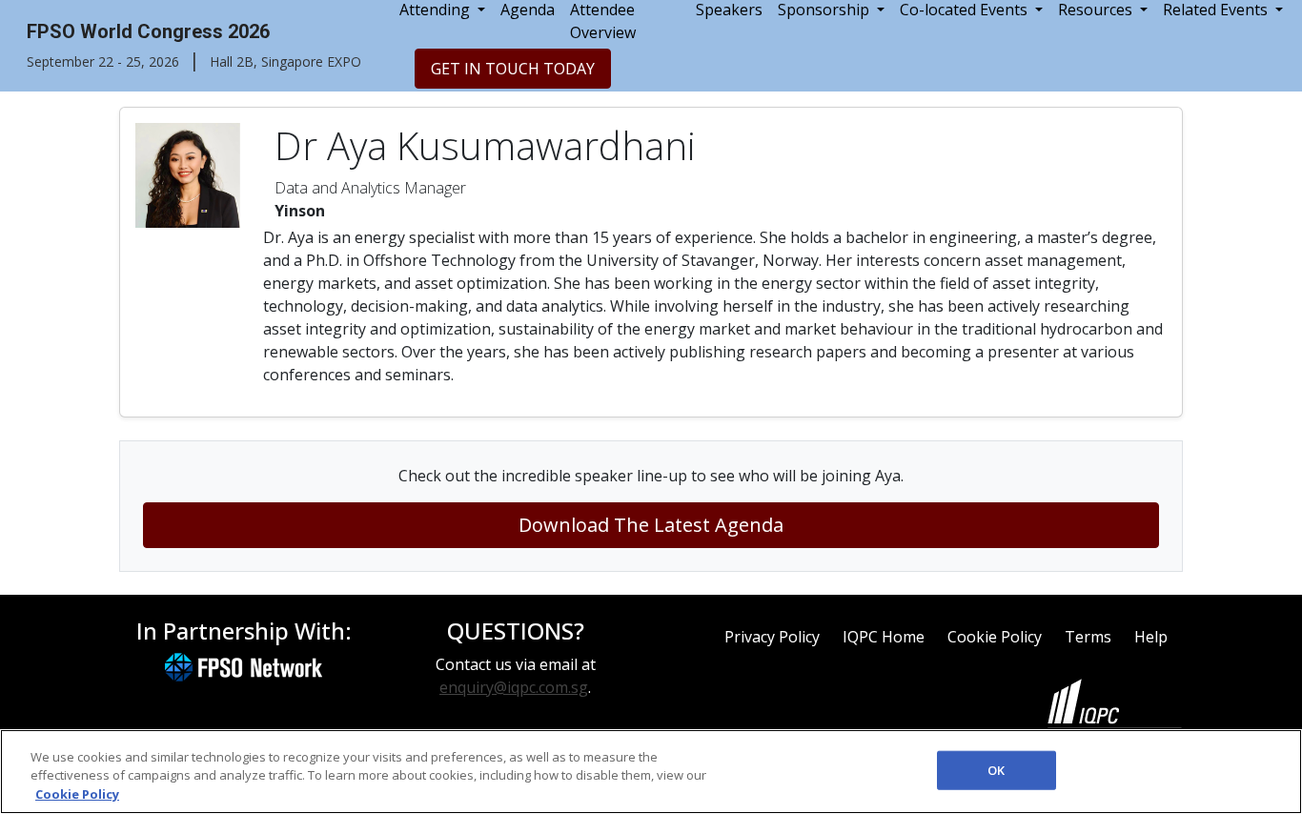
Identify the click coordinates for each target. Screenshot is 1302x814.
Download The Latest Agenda (651, 525)
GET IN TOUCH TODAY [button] (513, 68)
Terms (1088, 636)
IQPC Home (884, 636)
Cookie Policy (994, 636)
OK (996, 769)
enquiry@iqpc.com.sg (513, 687)
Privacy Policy (772, 636)
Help (1151, 636)
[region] (651, 771)
